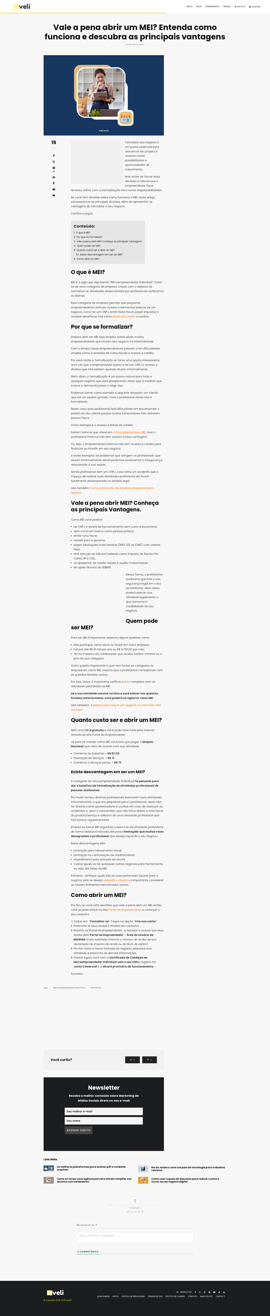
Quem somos (103, 1296)
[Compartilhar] (54, 155)
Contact (220, 1296)
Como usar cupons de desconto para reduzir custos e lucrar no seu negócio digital (185, 1180)
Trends (227, 6)
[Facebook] (195, 1292)
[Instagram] (204, 1292)
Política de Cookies (175, 1296)
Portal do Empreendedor (124, 910)
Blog (199, 6)
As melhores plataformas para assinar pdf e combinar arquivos (91, 1168)
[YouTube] (214, 1292)
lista (127, 682)
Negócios (96, 988)
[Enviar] (54, 189)
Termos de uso (155, 1296)
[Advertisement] (97, 162)
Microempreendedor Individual (70, 988)
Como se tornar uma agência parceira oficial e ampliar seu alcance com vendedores (94, 1180)
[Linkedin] (224, 1292)
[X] (199, 1292)
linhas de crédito (124, 316)
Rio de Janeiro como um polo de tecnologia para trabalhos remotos (188, 1169)
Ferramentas (212, 6)
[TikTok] (219, 1292)
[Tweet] (54, 161)
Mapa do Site (206, 1296)
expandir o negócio (116, 880)
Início (189, 6)
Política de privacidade (133, 1296)
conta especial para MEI (129, 432)
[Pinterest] (209, 1292)
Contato (192, 1296)
